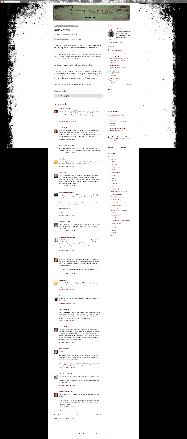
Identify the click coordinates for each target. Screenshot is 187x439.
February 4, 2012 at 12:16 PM (67, 407)
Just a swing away (116, 208)
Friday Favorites (116, 197)
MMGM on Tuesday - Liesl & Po (118, 67)
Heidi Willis (62, 348)
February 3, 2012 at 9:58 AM (67, 342)
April (113, 183)
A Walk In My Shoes (116, 79)
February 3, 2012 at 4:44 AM (67, 166)
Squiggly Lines (115, 200)
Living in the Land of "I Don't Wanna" (120, 52)
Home (78, 415)
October (114, 170)
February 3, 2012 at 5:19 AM (67, 186)
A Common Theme (116, 194)
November (115, 167)
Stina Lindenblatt (115, 72)
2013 (111, 159)
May (113, 181)
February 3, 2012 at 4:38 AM (67, 153)
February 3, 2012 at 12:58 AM (67, 121)
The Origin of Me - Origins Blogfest (119, 211)
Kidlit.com (113, 120)
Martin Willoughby (64, 391)
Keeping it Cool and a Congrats (120, 191)
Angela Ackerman (64, 192)
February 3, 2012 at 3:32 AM (67, 139)
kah (60, 159)
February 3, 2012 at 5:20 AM (67, 215)
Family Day (114, 202)
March (114, 186)
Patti (119, 29)
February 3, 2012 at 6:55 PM (67, 385)
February (114, 189)
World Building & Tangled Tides (120, 220)
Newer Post (57, 415)
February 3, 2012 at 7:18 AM (67, 250)
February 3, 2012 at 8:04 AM (67, 289)
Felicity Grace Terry (65, 145)
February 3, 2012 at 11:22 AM (67, 368)
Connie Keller (63, 221)
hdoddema (97, 434)
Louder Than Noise (116, 57)
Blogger (110, 434)
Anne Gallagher (63, 128)
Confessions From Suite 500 (118, 137)
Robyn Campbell (64, 374)
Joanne (61, 173)
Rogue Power (115, 218)
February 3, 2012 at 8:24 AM (67, 303)
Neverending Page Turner (118, 128)
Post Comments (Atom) (68, 418)
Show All (129, 84)
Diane (60, 296)
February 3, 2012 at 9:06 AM (67, 321)
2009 (111, 236)
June (113, 178)
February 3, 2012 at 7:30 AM (67, 274)
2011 (111, 230)
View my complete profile (115, 42)
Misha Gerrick (63, 108)
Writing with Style (115, 50)
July (113, 175)
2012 (111, 162)
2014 (111, 156)
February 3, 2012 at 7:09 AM (67, 231)
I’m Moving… (114, 74)
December (115, 164)
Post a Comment (61, 411)
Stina (60, 280)
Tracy (60, 257)
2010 (111, 233)
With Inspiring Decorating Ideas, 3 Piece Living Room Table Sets (119, 59)
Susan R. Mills (63, 327)
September (115, 172)
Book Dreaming (115, 65)
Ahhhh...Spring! (114, 80)
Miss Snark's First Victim (117, 115)
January (114, 227)
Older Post (99, 415)
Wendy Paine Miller (65, 237)
